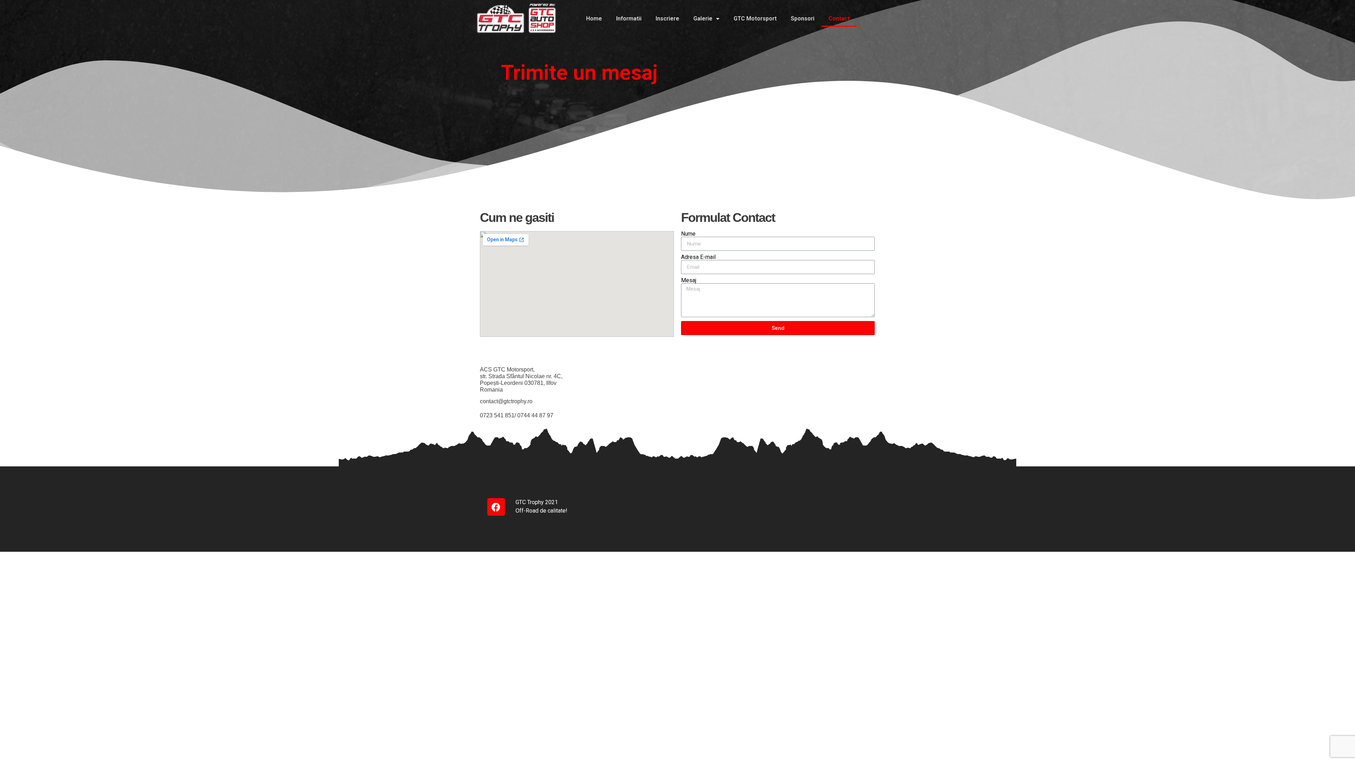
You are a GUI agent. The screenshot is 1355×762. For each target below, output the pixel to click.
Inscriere (667, 18)
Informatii (629, 18)
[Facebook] (496, 507)
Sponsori (802, 18)
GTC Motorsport (755, 18)
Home (594, 18)
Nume (688, 234)
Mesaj (688, 280)
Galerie (702, 18)
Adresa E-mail (698, 257)
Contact (839, 18)
